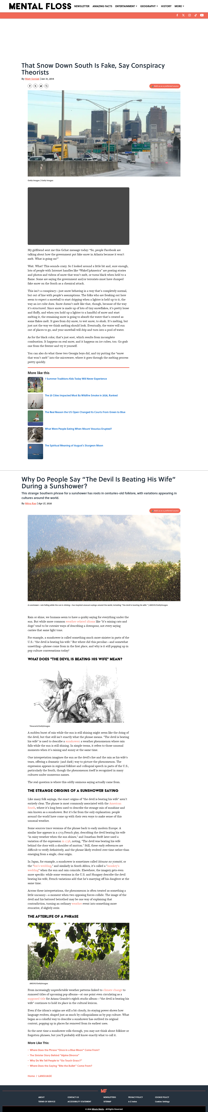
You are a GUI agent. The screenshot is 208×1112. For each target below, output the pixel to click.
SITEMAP (107, 1101)
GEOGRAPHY (148, 6)
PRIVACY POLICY (135, 1097)
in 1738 (66, 841)
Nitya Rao (30, 503)
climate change (112, 990)
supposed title (36, 999)
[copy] (46, 86)
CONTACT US (73, 1097)
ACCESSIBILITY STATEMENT (79, 1101)
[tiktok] (196, 15)
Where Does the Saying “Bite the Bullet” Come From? (61, 1065)
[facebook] (177, 15)
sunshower (72, 741)
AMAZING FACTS (102, 6)
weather (77, 903)
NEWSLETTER (81, 6)
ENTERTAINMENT (125, 6)
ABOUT (41, 1097)
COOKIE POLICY (162, 1097)
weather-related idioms (80, 621)
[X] (183, 15)
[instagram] (189, 15)
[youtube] (202, 15)
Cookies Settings (162, 1101)
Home (31, 1076)
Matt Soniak (32, 79)
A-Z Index (132, 1101)
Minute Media (98, 1109)
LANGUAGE (45, 1076)
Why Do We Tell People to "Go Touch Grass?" (56, 1060)
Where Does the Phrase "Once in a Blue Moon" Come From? (65, 1050)
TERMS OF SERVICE (46, 1101)
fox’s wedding (42, 866)
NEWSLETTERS (109, 1097)
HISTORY (166, 6)
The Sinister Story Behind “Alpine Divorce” (54, 1055)
